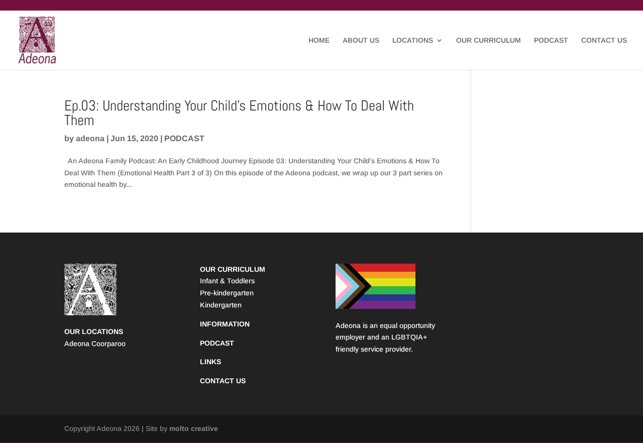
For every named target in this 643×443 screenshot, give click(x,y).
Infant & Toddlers (227, 281)
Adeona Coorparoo (95, 344)
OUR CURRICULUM (488, 40)
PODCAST (551, 40)
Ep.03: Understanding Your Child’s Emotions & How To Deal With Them (239, 113)
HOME (319, 40)
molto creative (193, 428)
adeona (90, 138)
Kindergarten (221, 305)
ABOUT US (361, 40)
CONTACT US (604, 40)
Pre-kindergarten (227, 293)
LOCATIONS (412, 40)
